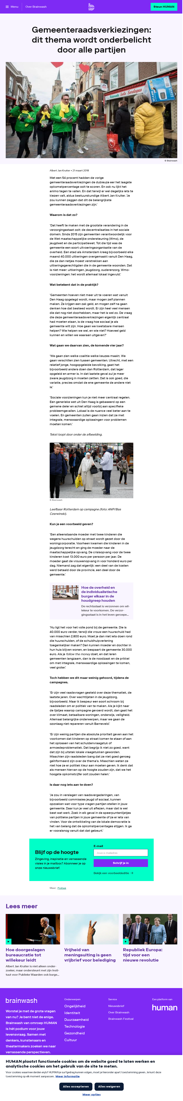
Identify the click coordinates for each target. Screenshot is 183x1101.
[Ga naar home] (91, 6)
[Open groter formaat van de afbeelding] (91, 470)
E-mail (98, 846)
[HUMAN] (164, 1007)
